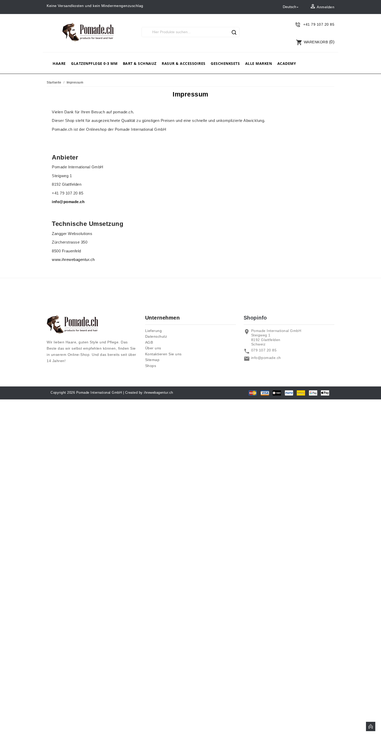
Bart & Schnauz (140, 63)
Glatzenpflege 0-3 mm (94, 63)
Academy (286, 63)
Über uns (153, 348)
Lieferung (153, 331)
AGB (149, 342)
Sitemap (152, 360)
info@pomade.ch (69, 201)
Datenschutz (156, 336)
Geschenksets (225, 63)
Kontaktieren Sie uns (163, 354)
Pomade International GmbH (99, 392)
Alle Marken (258, 63)
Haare (59, 63)
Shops (150, 366)
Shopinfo (255, 318)
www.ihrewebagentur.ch (73, 259)
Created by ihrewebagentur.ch (149, 392)
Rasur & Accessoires (184, 63)
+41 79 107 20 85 (318, 24)
